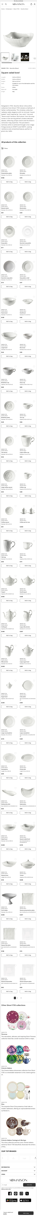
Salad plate (23, 804)
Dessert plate (5, 208)
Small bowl (23, 313)
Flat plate (22, 173)
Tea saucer (4, 452)
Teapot (3, 592)
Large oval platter (25, 733)
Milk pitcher (4, 662)
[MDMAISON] (18, 4)
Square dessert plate (25, 981)
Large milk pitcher (25, 627)
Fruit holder (4, 910)
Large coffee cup (24, 452)
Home (2, 9)
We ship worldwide (18, 1)
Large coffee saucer (6, 487)
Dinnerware (9, 9)
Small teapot (23, 592)
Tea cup (22, 417)
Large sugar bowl (24, 662)
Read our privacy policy (6, 1189)
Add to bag (26, 1213)
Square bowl (4, 875)
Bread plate (23, 208)
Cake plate (23, 696)
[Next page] (21, 998)
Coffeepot (4, 627)
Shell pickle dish (5, 804)
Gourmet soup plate (25, 243)
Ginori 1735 (16, 9)
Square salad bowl (25, 839)
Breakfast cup (5, 382)
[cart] (31, 4)
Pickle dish (23, 769)
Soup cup (22, 382)
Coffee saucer (5, 522)
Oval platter (4, 769)
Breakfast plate (5, 417)
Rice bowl (22, 347)
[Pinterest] (15, 1194)
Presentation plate (6, 173)
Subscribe (29, 1185)
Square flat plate (6, 945)
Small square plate (25, 945)
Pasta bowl (4, 313)
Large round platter (6, 733)
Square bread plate (6, 981)
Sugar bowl (4, 696)
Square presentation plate (27, 910)
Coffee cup (23, 487)
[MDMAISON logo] (18, 1180)
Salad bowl (4, 839)
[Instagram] (21, 1194)
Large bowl (4, 347)
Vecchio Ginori (24, 9)
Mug (21, 557)
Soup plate (4, 243)
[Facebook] (10, 1194)
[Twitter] (27, 1194)
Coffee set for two (25, 522)
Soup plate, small (24, 278)
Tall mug (3, 557)
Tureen (22, 875)
